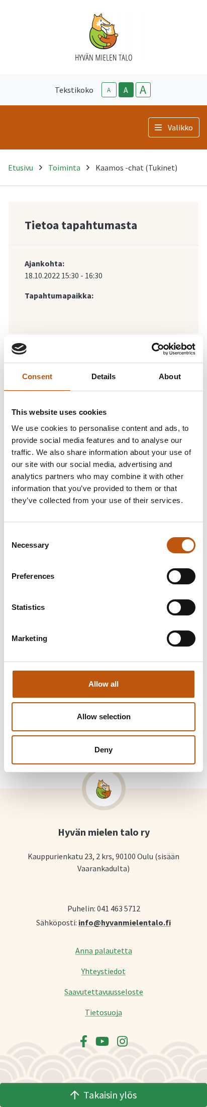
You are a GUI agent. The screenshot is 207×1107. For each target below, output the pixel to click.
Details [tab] (103, 376)
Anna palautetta (103, 950)
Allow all (103, 684)
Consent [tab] (37, 376)
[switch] (181, 576)
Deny (103, 749)
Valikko (180, 127)
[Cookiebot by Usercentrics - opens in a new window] (151, 349)
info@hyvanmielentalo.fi (124, 922)
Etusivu (20, 168)
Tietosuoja (103, 1012)
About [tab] (170, 376)
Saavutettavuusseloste (103, 991)
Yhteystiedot (103, 971)
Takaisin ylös (110, 1094)
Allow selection (104, 716)
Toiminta (64, 168)
